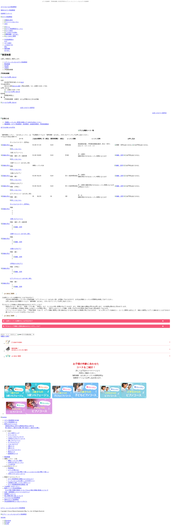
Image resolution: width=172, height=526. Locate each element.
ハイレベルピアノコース (16, 436)
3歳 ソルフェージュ (14, 440)
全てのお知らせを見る (8, 127)
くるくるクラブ (13, 444)
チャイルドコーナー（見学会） (20, 204)
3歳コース (11, 446)
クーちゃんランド (13, 442)
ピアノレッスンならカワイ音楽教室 (15, 62)
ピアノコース (12, 435)
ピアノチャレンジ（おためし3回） (21, 278)
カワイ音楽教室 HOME (11, 420)
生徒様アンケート (6, 13)
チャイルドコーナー (14, 450)
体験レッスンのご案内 (15, 460)
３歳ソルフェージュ (16, 219)
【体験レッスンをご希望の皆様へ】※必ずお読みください (23, 122)
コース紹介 (7, 43)
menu (5, 23)
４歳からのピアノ (15, 248)
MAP (22, 82)
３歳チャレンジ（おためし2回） (20, 233)
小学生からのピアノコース (16, 438)
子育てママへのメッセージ (16, 473)
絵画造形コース (13, 453)
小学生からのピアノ (16, 263)
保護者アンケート (10, 494)
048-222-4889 (16, 86)
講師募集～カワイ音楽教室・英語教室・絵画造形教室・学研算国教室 (26, 124)
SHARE (3, 517)
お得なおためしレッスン (16, 462)
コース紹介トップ (13, 433)
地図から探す (5, 336)
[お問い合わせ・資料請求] (8, 77)
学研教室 (11, 468)
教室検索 (7, 64)
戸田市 (6, 67)
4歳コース (11, 448)
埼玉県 (6, 66)
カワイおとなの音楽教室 (8, 7)
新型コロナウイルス (22, 425)
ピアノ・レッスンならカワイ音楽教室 (13, 508)
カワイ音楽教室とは (10, 422)
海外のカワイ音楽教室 (8, 10)
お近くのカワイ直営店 (27, 107)
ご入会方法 (11, 464)
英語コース (11, 451)
